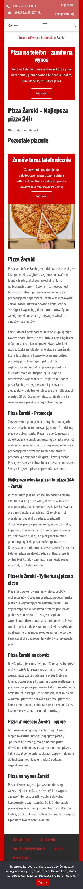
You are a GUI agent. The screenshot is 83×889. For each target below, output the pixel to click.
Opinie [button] (58, 849)
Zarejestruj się (64, 14)
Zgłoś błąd (20, 858)
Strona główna (28, 38)
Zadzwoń (41, 93)
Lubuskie (47, 38)
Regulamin (47, 840)
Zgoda (42, 882)
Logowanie (68, 5)
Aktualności (21, 840)
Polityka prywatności (28, 849)
